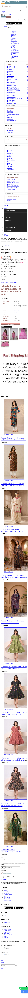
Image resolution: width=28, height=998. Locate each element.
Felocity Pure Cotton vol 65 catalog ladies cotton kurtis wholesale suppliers (14, 805)
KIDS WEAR (10, 128)
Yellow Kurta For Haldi (13, 114)
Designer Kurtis (11, 68)
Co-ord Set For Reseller (13, 182)
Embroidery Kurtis (11, 103)
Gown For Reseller (12, 187)
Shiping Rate (7, 922)
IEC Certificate (7, 900)
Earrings (9, 156)
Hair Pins (9, 168)
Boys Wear (10, 130)
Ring (8, 151)
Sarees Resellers (11, 179)
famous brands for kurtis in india (8, 282)
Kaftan (9, 74)
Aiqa (12, 59)
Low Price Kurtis (11, 85)
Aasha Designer (15, 52)
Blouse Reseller (11, 184)
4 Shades (13, 35)
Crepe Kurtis (10, 80)
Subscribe (3, 870)
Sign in (13, 2)
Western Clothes (11, 189)
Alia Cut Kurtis (11, 95)
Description (6, 245)
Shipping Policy (8, 932)
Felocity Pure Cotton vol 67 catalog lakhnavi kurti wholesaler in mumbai (14, 714)
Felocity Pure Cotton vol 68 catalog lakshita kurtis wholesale (14, 667)
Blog (5, 896)
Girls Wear (10, 132)
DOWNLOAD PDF (7, 327)
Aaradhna (13, 49)
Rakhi (8, 163)
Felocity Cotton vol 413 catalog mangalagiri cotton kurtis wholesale (14, 576)
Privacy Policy (7, 929)
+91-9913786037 (6, 1)
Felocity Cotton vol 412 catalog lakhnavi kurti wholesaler (12, 622)
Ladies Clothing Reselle (12, 177)
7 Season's (13, 39)
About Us (6, 892)
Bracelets (9, 150)
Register (18, 2)
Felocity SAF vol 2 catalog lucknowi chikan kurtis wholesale (12, 851)
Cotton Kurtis (10, 69)
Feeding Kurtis (11, 66)
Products (6, 235)
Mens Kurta (10, 111)
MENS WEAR (10, 108)
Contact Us (8, 2)
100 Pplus (13, 31)
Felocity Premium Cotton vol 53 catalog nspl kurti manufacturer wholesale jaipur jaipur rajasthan (13, 531)
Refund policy (7, 930)
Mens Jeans (10, 117)
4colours (13, 36)
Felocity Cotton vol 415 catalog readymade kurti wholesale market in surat (13, 440)
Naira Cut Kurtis (11, 97)
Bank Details (7, 897)
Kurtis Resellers (11, 181)
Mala (8, 161)
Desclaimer (6, 933)
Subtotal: (3, 15)
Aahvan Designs (15, 43)
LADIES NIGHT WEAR (13, 197)
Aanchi (13, 48)
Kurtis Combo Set (11, 87)
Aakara (13, 45)
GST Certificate (8, 898)
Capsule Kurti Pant (12, 79)
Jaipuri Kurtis (10, 76)
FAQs (5, 936)
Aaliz (12, 46)
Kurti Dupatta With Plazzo (13, 90)
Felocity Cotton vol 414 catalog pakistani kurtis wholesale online (13, 484)
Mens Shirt (10, 112)
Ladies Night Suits (11, 199)
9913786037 (4, 879)
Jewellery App (10, 169)
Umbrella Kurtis (11, 101)
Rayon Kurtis (10, 84)
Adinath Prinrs (14, 56)
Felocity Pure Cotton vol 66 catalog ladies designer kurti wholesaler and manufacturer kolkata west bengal (14, 760)
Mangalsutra (10, 153)
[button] (14, 996)
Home (5, 26)
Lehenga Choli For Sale (13, 186)
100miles (13, 32)
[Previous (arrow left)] (1, 857)
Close (9, 14)
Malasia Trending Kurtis (13, 89)
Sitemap (6, 937)
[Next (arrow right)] (2, 857)
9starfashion (14, 41)
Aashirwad (13, 53)
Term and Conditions (9, 934)
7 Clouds (13, 38)
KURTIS (9, 64)
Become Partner (8, 894)
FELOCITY (16, 310)
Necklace (9, 158)
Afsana (13, 57)
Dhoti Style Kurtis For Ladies (14, 98)
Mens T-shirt (10, 115)
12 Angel (13, 34)
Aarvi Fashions (15, 50)
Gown (8, 72)
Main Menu (6, 206)
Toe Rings (9, 166)
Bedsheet (9, 139)
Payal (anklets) (11, 160)
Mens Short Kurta (11, 120)
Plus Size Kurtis (11, 82)
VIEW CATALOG (8, 434)
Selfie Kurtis (10, 71)
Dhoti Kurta (10, 119)
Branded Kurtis (11, 100)
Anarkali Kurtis (11, 92)
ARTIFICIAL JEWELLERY (14, 148)
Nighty (9, 200)
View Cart (3, 17)
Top (8, 93)
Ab (12, 54)
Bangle (9, 155)
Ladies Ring (10, 164)
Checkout (8, 17)
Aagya (12, 42)
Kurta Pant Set (10, 77)
